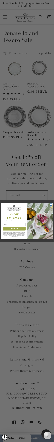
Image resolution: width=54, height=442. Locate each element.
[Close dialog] (51, 204)
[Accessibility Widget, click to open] (5, 438)
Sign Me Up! (14, 229)
